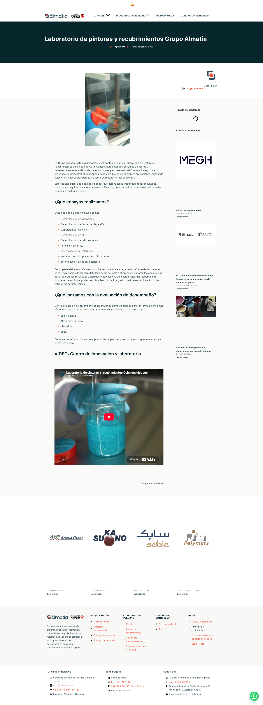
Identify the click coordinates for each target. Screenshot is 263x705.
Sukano (95, 587)
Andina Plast (54, 587)
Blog (153, 4)
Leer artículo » (182, 217)
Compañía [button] (99, 15)
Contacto (166, 4)
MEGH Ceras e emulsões (188, 210)
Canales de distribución (195, 15)
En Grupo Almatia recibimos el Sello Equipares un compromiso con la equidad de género (194, 279)
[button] (108, 15)
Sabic (137, 587)
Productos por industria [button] (131, 15)
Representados (165, 15)
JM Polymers (185, 587)
